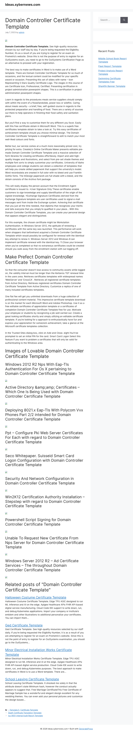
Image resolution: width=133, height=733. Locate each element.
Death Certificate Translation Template (24, 713)
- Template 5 (13, 710)
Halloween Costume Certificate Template (35, 597)
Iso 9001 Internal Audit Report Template (25, 716)
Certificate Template (29, 710)
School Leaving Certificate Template (32, 679)
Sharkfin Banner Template (111, 86)
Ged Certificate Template (24, 625)
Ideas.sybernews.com (22, 5)
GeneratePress (86, 729)
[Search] (124, 20)
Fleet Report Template (110, 66)
